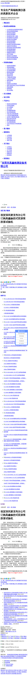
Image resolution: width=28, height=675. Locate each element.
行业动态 (9, 137)
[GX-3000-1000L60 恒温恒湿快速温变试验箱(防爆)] (15, 329)
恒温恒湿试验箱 (11, 65)
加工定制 (7, 97)
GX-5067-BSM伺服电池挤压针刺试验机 (14, 319)
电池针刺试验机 (11, 34)
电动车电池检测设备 (12, 57)
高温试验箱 (10, 87)
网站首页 (7, 23)
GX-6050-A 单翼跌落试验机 (11, 307)
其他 (8, 125)
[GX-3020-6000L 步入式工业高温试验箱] (15, 372)
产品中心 (7, 100)
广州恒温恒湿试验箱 (6, 658)
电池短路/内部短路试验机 (14, 47)
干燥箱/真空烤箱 (11, 77)
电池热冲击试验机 (12, 39)
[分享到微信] (8, 282)
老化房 (9, 82)
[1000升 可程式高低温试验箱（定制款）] (15, 378)
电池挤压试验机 (11, 32)
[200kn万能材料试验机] (10, 366)
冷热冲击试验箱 (11, 69)
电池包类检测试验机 (12, 31)
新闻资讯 (7, 132)
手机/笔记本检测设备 (12, 113)
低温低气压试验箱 (12, 55)
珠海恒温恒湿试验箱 (12, 654)
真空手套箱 (10, 54)
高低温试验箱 (10, 67)
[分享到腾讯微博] (5, 282)
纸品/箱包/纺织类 (11, 118)
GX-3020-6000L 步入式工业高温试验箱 (14, 375)
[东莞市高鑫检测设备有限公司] (9, 6)
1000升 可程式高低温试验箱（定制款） (14, 381)
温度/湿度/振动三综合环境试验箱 (16, 85)
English (2, 3)
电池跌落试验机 (11, 42)
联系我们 (9, 155)
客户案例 (7, 128)
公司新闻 (9, 135)
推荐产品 (3, 295)
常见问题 (9, 138)
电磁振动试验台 (11, 52)
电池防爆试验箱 (11, 49)
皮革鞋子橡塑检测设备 (13, 117)
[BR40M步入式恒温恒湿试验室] (12, 355)
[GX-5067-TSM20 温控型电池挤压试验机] (15, 322)
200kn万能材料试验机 (10, 369)
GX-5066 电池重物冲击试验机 (12, 386)
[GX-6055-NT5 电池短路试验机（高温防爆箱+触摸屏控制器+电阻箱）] (15, 441)
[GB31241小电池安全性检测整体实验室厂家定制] (15, 347)
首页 (8, 207)
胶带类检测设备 (11, 120)
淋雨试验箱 (10, 80)
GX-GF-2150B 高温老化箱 (11, 398)
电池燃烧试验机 (11, 51)
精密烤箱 (9, 88)
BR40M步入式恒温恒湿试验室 (12, 357)
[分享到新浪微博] (3, 282)
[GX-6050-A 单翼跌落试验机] (12, 304)
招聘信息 (9, 153)
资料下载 (9, 140)
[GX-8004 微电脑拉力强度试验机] (13, 389)
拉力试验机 (7, 93)
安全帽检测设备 (11, 110)
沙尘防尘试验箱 (11, 78)
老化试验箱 (10, 73)
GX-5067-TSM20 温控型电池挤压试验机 (14, 325)
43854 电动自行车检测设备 (14, 123)
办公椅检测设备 (11, 122)
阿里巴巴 (3, 634)
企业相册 (9, 148)
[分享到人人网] (6, 282)
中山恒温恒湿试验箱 (20, 656)
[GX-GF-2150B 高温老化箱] (11, 395)
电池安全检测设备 (10, 26)
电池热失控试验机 (12, 59)
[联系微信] (7, 660)
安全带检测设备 (11, 112)
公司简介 (9, 147)
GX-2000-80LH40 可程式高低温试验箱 (14, 301)
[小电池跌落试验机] (9, 310)
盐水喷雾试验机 (11, 70)
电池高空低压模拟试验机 (14, 44)
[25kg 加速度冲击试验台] (11, 360)
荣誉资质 (9, 151)
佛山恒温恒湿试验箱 (9, 656)
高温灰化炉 (10, 75)
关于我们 (7, 143)
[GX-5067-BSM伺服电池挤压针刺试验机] (15, 316)
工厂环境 (9, 150)
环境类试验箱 (8, 62)
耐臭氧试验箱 (10, 72)
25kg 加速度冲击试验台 (10, 363)
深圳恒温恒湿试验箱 (17, 658)
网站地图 (7, 3)
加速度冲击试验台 (12, 46)
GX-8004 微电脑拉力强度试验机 (12, 392)
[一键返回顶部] (8, 665)
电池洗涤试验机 (11, 41)
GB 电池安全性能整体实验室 (15, 29)
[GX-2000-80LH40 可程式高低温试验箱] (15, 298)
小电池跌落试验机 (9, 313)
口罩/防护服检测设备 (12, 115)
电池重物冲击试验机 (12, 37)
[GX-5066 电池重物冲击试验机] (12, 384)
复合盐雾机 (10, 90)
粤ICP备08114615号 (11, 631)
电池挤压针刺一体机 (12, 36)
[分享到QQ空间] (1, 282)
